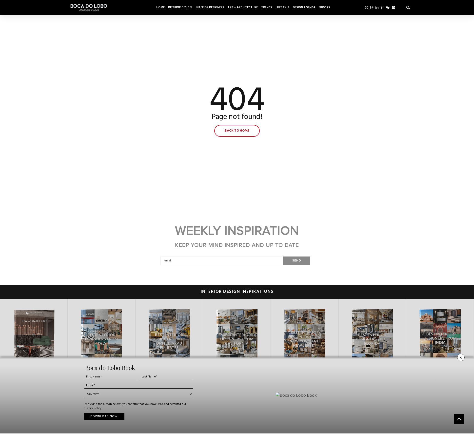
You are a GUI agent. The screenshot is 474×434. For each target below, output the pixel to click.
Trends (266, 7)
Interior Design (180, 7)
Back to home (237, 131)
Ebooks (324, 7)
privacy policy (92, 408)
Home (160, 7)
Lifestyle (282, 7)
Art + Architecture (243, 7)
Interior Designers (210, 7)
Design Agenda (304, 7)
